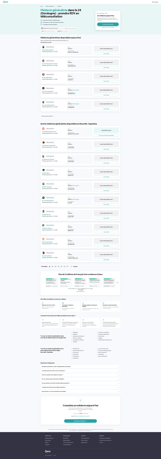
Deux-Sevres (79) (102, 352)
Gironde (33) (76, 356)
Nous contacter (84, 440)
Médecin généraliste (50, 6)
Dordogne (59, 6)
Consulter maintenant (108, 24)
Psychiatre (47, 444)
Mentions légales (48, 455)
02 (52, 266)
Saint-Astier (101, 336)
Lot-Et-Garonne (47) (103, 348)
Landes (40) (75, 358)
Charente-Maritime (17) (78, 350)
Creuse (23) (75, 354)
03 (55, 266)
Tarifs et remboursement (68, 442)
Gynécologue (48, 440)
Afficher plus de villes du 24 (105, 340)
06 (64, 266)
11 (71, 266)
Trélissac (75, 341)
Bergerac (75, 334)
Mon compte (155, 2)
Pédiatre (47, 442)
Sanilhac (100, 338)
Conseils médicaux (67, 444)
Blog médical (65, 438)
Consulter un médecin (79, 421)
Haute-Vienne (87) (102, 356)
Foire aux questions (85, 438)
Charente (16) (76, 348)
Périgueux (75, 332)
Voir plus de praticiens (47, 116)
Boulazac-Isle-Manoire (78, 336)
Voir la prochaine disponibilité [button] (106, 135)
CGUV (54, 455)
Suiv (75, 266)
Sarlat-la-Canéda (77, 338)
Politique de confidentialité (104, 438)
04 (58, 266)
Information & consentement (105, 440)
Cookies (101, 442)
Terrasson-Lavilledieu (103, 332)
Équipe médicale (66, 440)
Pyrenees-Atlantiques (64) (104, 350)
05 (61, 266)
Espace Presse (84, 442)
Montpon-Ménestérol (103, 334)
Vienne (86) (101, 354)
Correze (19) (76, 352)
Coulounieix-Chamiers (78, 340)
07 (67, 266)
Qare (42, 6)
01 (49, 266)
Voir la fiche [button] (106, 53)
